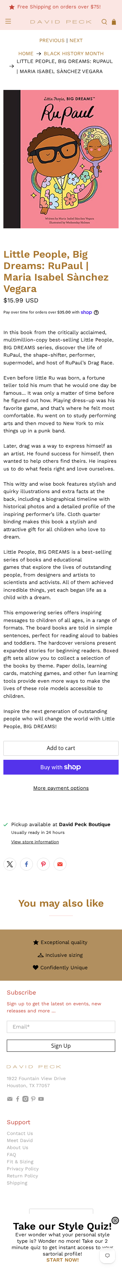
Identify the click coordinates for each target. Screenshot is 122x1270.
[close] (115, 1220)
